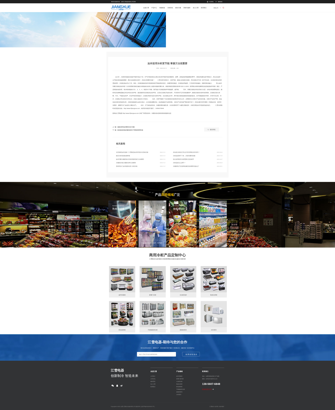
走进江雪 (146, 8)
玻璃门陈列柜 (180, 379)
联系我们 (203, 8)
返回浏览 (212, 129)
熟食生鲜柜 (179, 384)
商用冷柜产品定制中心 (167, 254)
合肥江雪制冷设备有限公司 (127, 406)
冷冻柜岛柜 (179, 381)
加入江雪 (195, 8)
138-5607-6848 (211, 383)
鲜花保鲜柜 (179, 386)
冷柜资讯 (170, 8)
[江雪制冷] (121, 6)
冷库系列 (178, 394)
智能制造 (162, 8)
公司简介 (152, 376)
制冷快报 (121, 18)
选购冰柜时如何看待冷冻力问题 (126, 127)
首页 (112, 18)
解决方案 (178, 8)
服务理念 (152, 381)
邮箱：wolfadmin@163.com (209, 379)
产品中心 (154, 8)
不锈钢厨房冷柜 (180, 389)
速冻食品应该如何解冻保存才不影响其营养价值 (130, 130)
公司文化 (152, 379)
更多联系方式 (207, 389)
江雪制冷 (211, 406)
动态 (116, 18)
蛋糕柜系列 (179, 392)
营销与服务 (186, 8)
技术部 (216, 406)
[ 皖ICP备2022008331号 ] (148, 406)
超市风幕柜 (179, 376)
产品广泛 (167, 194)
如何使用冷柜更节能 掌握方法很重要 (135, 18)
